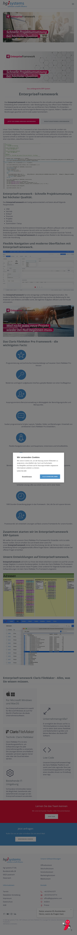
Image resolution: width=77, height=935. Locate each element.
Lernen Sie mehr (21, 471)
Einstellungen (27, 476)
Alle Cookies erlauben (50, 476)
